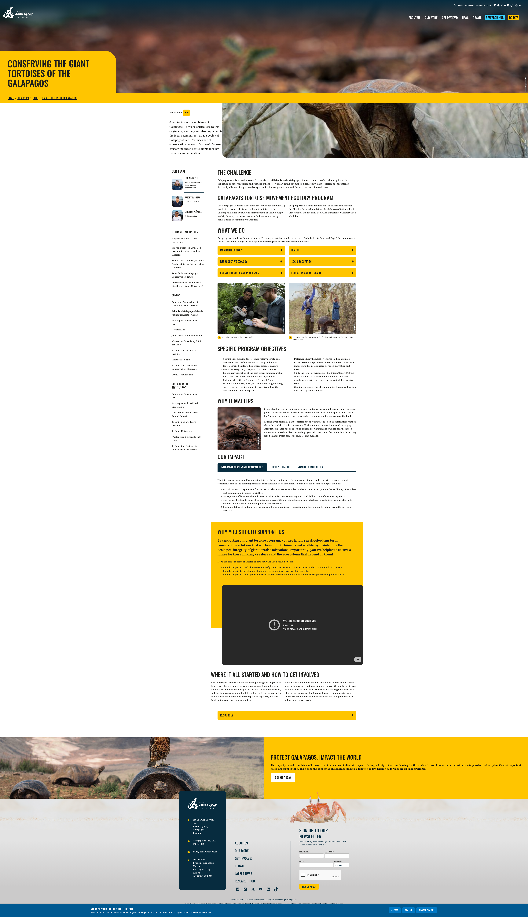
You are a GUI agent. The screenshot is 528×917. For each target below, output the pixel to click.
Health (295, 250)
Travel (477, 17)
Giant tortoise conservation (59, 98)
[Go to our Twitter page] (252, 888)
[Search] (455, 5)
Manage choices (427, 910)
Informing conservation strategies (242, 467)
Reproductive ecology (233, 261)
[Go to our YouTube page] (259, 888)
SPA (519, 5)
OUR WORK (431, 17)
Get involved (243, 858)
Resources (480, 5)
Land (35, 98)
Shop (489, 5)
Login (460, 5)
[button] (495, 5)
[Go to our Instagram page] (244, 888)
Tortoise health (280, 467)
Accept (394, 910)
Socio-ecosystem (301, 261)
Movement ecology (231, 250)
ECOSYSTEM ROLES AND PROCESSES (239, 273)
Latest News (243, 873)
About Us (241, 843)
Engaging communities (309, 467)
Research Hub (495, 17)
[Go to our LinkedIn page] (267, 888)
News (465, 17)
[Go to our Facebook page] (236, 888)
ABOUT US (414, 17)
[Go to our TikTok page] (275, 888)
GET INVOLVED (450, 17)
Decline (408, 910)
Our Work (23, 98)
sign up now (308, 886)
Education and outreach (306, 273)
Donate (513, 17)
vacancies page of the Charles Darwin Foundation (316, 692)
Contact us (469, 5)
